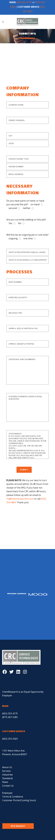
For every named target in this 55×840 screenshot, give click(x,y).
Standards (7, 778)
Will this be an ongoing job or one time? (27, 234)
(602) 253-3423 (10, 738)
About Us (7, 767)
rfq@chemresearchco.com (20, 498)
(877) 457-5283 (10, 717)
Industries (7, 774)
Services (6, 770)
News (5, 782)
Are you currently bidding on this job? (26, 219)
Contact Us (8, 785)
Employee (7, 792)
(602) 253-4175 (24, 2)
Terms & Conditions (12, 796)
